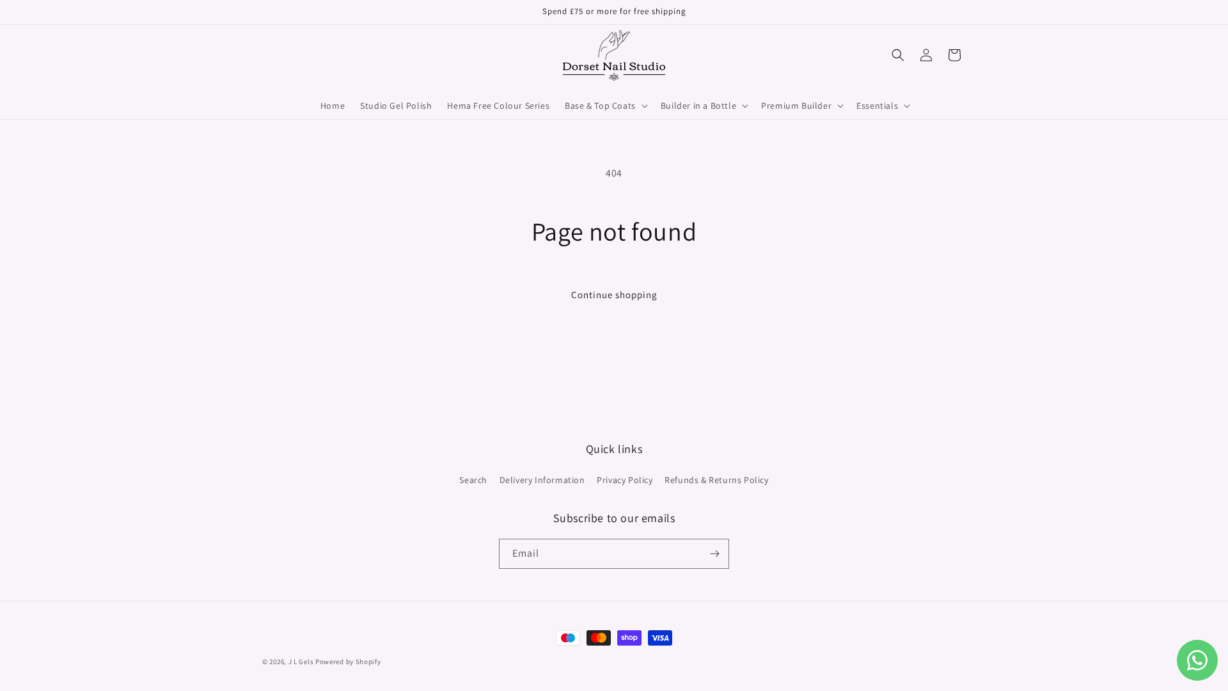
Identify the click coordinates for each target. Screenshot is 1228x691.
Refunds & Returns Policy (716, 480)
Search (473, 480)
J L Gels (301, 661)
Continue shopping (614, 295)
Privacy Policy (624, 480)
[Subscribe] (714, 554)
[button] (605, 105)
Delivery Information (542, 480)
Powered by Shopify (348, 661)
